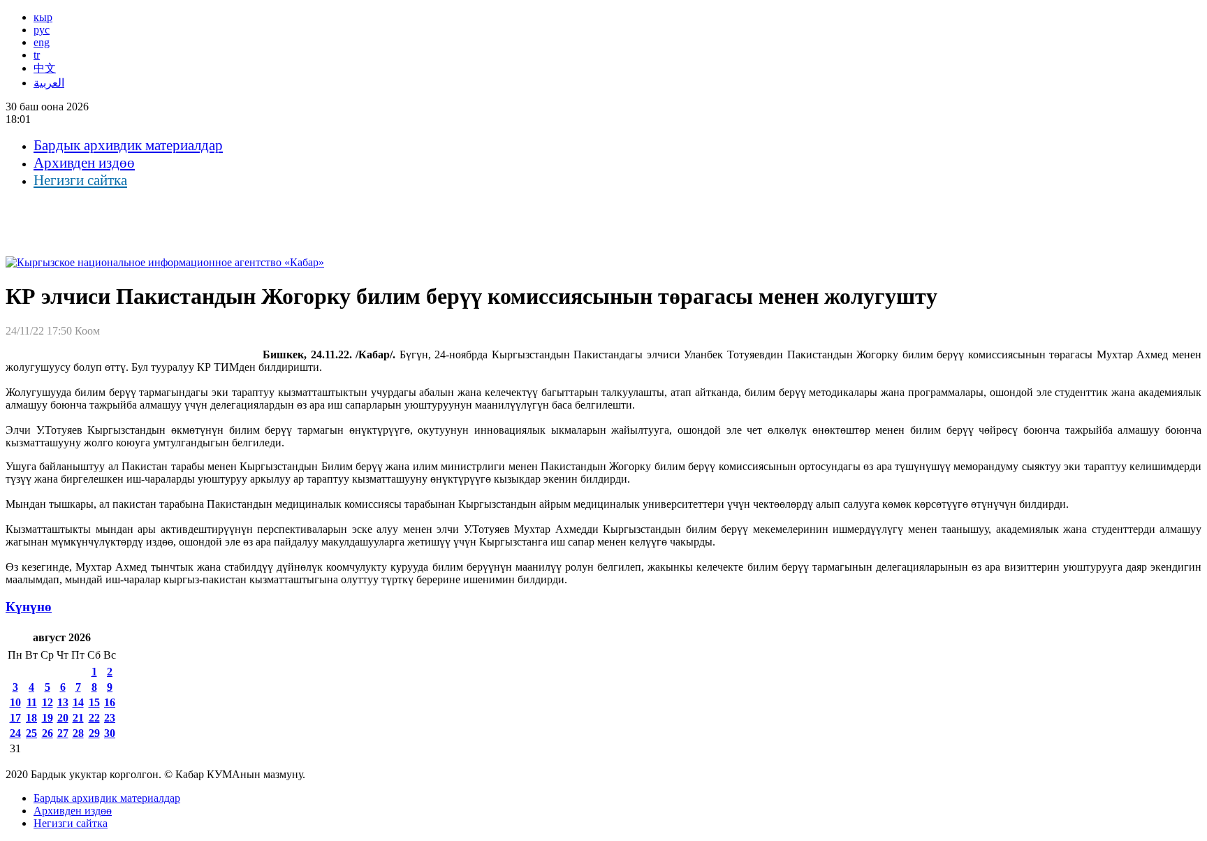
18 (31, 718)
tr (37, 55)
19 (47, 718)
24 (15, 733)
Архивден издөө (84, 162)
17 (15, 718)
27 (62, 733)
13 (62, 702)
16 (109, 702)
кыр (43, 17)
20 (62, 718)
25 (31, 733)
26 (47, 733)
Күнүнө (29, 606)
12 (47, 702)
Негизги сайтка (80, 180)
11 (32, 702)
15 (94, 702)
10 (15, 702)
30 (109, 733)
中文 (45, 68)
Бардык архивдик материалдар (128, 145)
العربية (49, 83)
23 (109, 718)
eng (42, 42)
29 (94, 733)
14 (78, 702)
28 (78, 733)
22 (94, 718)
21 (78, 718)
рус (42, 30)
